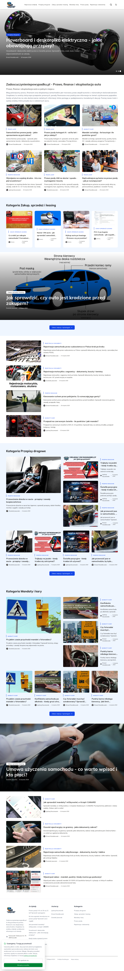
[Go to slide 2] (118, 71)
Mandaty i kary (74, 5)
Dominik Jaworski (11, 308)
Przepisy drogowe (44, 5)
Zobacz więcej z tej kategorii (61, 327)
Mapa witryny (75, 959)
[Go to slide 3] (120, 71)
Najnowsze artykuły (31, 5)
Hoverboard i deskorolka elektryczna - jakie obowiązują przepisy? (38, 932)
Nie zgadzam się (23, 960)
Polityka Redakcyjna (63, 959)
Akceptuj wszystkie (23, 965)
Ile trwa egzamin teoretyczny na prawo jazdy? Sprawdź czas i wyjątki (39, 919)
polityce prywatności (30, 955)
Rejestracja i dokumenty (97, 5)
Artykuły (32, 906)
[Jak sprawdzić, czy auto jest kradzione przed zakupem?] (62, 286)
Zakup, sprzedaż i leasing (60, 5)
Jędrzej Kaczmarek (57, 910)
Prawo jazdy (84, 5)
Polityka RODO (51, 959)
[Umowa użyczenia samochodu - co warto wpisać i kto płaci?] (62, 757)
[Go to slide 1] (116, 71)
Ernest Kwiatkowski (12, 57)
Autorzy (54, 906)
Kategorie (78, 906)
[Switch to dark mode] (116, 4)
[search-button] (111, 5)
